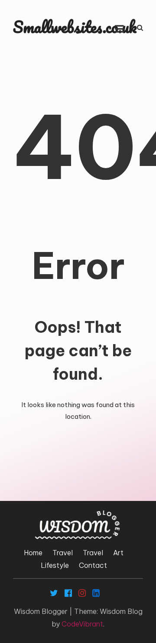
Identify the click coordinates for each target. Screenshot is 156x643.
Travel (62, 552)
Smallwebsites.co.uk (75, 27)
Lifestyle (55, 565)
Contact (93, 565)
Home (33, 552)
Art (118, 552)
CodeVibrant (82, 624)
